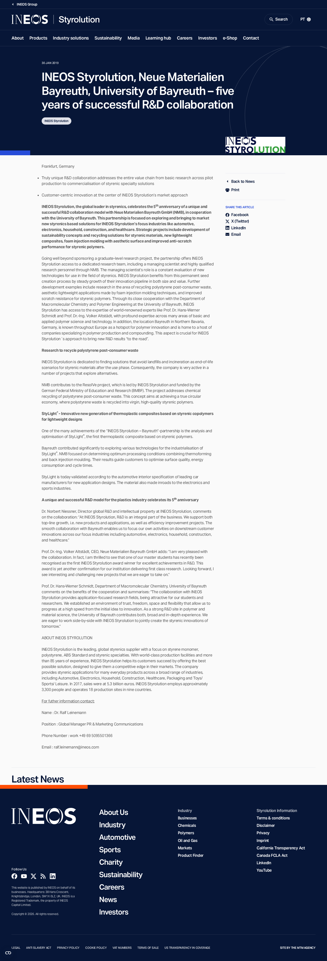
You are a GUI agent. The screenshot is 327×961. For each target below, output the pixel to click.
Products (38, 38)
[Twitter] (33, 876)
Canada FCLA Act (272, 855)
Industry (112, 824)
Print (235, 190)
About (17, 38)
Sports (110, 849)
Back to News (243, 181)
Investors (207, 38)
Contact (251, 38)
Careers (184, 38)
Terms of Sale (148, 947)
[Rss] (43, 876)
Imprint (263, 840)
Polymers (186, 833)
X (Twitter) (240, 221)
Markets (185, 848)
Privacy (263, 833)
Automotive (117, 837)
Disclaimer (266, 825)
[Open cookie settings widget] (8, 953)
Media (134, 38)
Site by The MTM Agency (298, 947)
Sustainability (108, 38)
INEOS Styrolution (56, 121)
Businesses (187, 818)
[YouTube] (24, 876)
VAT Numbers (122, 947)
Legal (15, 947)
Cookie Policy (96, 947)
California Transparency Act (281, 848)
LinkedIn (238, 228)
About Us (113, 812)
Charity (111, 862)
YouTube (264, 870)
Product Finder (190, 855)
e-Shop (230, 38)
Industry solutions (71, 38)
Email (236, 234)
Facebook (240, 215)
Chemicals (187, 825)
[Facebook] (14, 876)
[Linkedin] (53, 876)
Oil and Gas (187, 840)
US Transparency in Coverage (187, 947)
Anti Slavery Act (38, 947)
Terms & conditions (273, 818)
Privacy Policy (68, 947)
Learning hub (158, 38)
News (108, 899)
